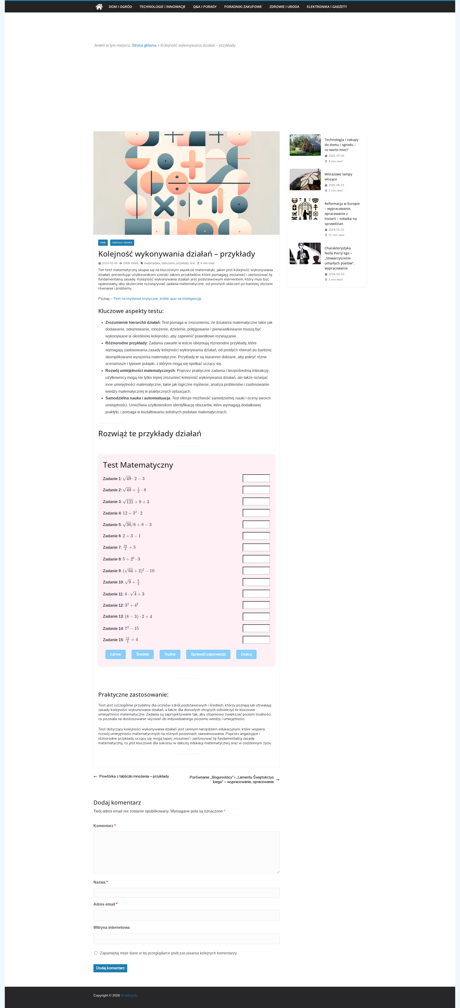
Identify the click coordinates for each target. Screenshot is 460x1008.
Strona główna (144, 45)
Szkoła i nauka (122, 242)
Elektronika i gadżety (327, 6)
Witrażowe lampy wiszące (338, 176)
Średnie (142, 654)
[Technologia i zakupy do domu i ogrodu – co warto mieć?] (305, 150)
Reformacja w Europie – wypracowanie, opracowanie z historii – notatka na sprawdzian (342, 213)
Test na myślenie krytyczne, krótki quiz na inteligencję (157, 298)
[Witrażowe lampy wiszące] (305, 182)
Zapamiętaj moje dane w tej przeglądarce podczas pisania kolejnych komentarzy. (168, 953)
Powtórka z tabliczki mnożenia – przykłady (134, 776)
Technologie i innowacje (162, 6)
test (192, 263)
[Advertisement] (230, 83)
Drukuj (246, 654)
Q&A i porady (205, 6)
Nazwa (100, 882)
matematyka (152, 263)
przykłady (182, 263)
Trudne (170, 654)
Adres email (105, 904)
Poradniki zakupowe (243, 6)
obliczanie (168, 263)
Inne (103, 242)
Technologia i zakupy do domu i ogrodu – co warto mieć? (341, 144)
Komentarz (104, 826)
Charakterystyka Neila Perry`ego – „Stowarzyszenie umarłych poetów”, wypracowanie (340, 258)
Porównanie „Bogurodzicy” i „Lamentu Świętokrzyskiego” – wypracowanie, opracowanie (232, 779)
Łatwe (115, 654)
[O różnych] (99, 6)
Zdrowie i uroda (284, 6)
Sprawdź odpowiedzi (208, 654)
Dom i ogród (120, 6)
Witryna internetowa (111, 927)
